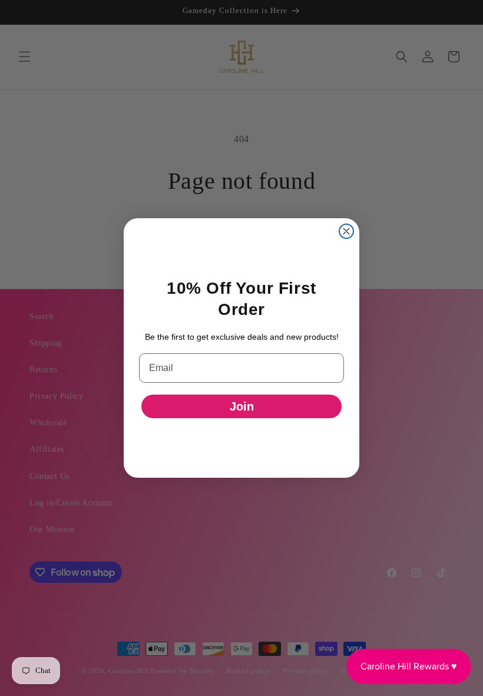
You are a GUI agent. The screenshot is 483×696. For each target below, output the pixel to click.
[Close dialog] (346, 231)
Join (242, 406)
